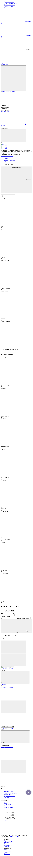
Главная (6, 158)
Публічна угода (8, 794)
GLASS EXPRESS (15, 836)
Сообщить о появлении (7, 687)
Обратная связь (8, 820)
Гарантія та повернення (10, 3)
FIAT (5, 161)
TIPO (5, 163)
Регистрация (4, 64)
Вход (2, 63)
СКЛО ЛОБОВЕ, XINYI (7, 668)
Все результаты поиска (7, 156)
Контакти (6, 7)
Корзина (3, 125)
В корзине (3, 684)
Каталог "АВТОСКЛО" (10, 160)
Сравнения (7, 805)
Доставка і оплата (9, 2)
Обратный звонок (5, 111)
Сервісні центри (8, 6)
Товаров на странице (6, 636)
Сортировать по (5, 633)
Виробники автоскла (9, 5)
